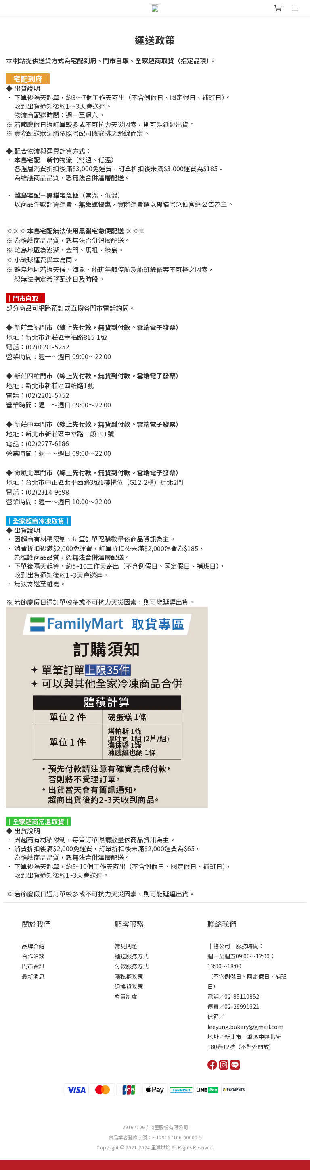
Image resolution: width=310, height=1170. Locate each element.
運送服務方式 (132, 956)
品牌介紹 (33, 946)
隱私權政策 (129, 976)
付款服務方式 (132, 966)
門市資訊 (33, 966)
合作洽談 (33, 956)
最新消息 (33, 976)
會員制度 (126, 996)
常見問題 (126, 946)
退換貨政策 (129, 986)
